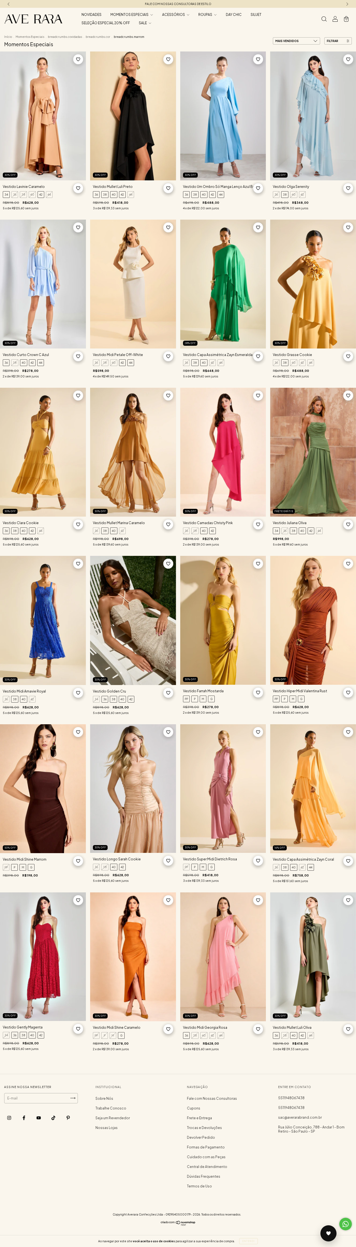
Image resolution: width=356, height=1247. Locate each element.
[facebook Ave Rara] (24, 1118)
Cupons (193, 1108)
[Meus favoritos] (328, 1233)
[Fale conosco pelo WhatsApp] (345, 1224)
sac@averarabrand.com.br (300, 1117)
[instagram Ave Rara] (9, 1118)
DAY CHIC (234, 15)
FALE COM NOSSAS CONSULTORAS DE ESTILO (178, 4)
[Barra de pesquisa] (324, 20)
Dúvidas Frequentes (203, 1176)
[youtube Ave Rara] (39, 1118)
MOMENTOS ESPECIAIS (129, 15)
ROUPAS (205, 15)
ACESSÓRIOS (174, 15)
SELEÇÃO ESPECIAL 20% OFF (105, 23)
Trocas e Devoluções (204, 1128)
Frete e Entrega (199, 1118)
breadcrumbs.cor (98, 36)
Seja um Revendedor (112, 1118)
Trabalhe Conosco (110, 1108)
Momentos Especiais (30, 36)
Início (8, 36)
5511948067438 (291, 1098)
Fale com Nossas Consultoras (212, 1098)
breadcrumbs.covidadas (65, 36)
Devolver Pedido (201, 1137)
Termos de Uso (199, 1186)
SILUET (256, 15)
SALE (143, 23)
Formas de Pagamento (206, 1147)
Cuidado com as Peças (206, 1157)
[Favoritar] (78, 59)
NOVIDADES (91, 15)
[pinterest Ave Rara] (68, 1118)
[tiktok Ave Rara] (53, 1118)
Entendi (248, 1241)
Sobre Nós (104, 1098)
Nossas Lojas (106, 1128)
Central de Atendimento (207, 1167)
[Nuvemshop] (178, 1225)
